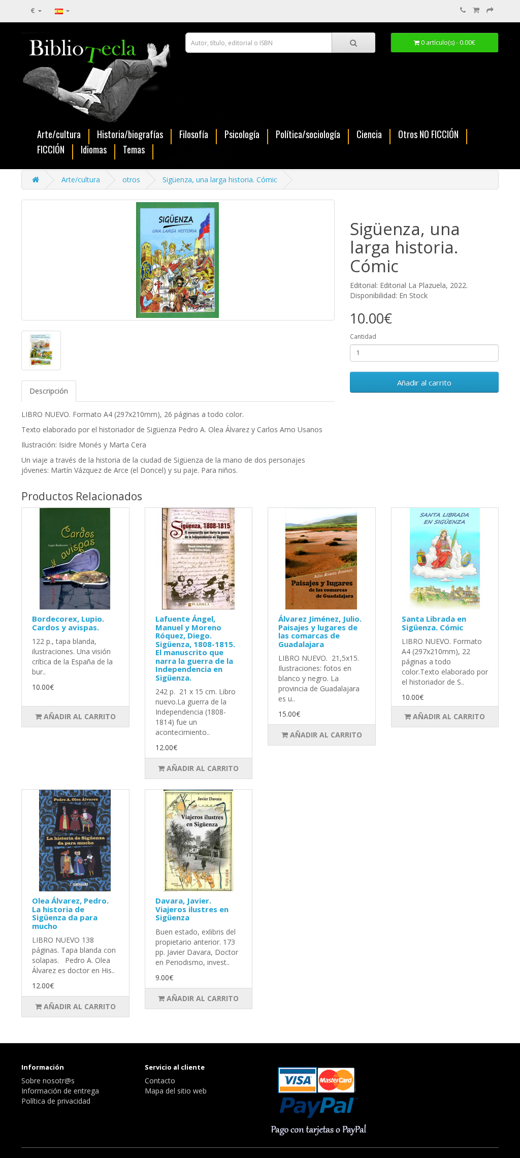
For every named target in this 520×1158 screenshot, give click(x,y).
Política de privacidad (55, 1101)
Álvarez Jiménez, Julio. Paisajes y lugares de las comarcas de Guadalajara (320, 631)
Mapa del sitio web (176, 1091)
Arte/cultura (59, 135)
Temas (134, 150)
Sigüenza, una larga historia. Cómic (219, 179)
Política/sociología (308, 135)
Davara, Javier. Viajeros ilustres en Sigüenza (192, 908)
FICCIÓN (50, 150)
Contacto (160, 1080)
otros (131, 179)
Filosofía (193, 135)
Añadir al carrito (424, 382)
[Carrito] (476, 10)
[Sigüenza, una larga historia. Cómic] (178, 260)
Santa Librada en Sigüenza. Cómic (434, 623)
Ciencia (369, 135)
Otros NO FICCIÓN (428, 135)
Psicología (241, 135)
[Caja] (490, 10)
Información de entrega (60, 1091)
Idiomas (94, 150)
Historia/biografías (130, 135)
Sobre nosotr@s (48, 1080)
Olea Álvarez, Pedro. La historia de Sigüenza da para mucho (70, 913)
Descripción (48, 391)
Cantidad (363, 336)
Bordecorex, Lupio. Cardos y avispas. (68, 623)
